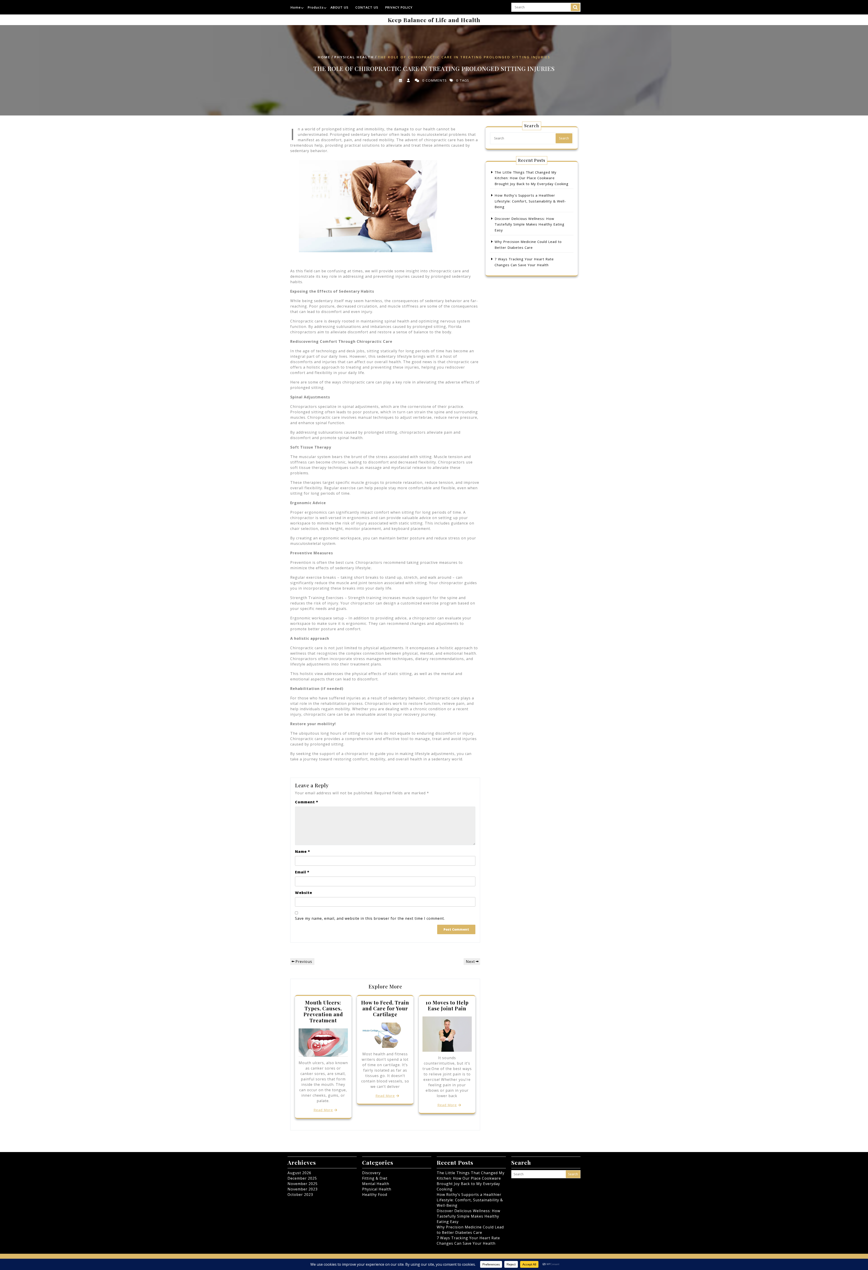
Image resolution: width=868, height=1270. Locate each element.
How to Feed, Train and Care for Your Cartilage (385, 1008)
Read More (323, 1110)
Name (302, 851)
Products (315, 7)
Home (295, 7)
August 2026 (299, 1172)
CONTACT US (366, 7)
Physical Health (354, 57)
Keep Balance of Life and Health (434, 20)
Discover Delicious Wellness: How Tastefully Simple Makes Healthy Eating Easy (529, 224)
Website (303, 892)
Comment (306, 802)
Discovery (371, 1172)
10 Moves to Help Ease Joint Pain (447, 1005)
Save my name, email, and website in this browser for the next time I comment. (370, 918)
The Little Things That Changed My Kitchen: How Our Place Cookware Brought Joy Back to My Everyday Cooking (531, 178)
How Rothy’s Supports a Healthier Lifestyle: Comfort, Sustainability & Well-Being (530, 201)
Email (302, 872)
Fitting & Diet (374, 1178)
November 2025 (303, 1183)
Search (575, 7)
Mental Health (375, 1183)
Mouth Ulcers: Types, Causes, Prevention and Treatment (323, 1011)
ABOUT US (339, 7)
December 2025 (302, 1178)
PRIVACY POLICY (399, 7)
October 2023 (300, 1194)
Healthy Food (374, 1194)
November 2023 (303, 1189)
